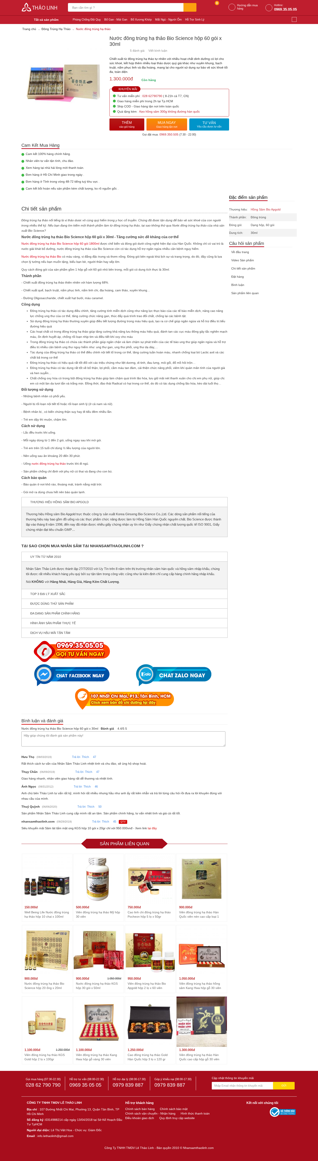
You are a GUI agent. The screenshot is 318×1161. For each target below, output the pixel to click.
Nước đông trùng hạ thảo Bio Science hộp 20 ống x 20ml (44, 986)
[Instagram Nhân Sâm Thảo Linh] (265, 1111)
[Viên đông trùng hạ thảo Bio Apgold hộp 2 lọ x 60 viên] (150, 950)
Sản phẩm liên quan (245, 293)
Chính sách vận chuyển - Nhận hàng (150, 1113)
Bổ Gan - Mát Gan (115, 19)
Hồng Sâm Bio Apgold (266, 209)
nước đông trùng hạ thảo (49, 463)
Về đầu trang (240, 252)
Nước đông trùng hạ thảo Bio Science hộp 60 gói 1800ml (60, 243)
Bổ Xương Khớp (141, 19)
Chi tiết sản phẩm (243, 268)
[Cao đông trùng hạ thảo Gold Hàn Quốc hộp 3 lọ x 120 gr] (150, 1021)
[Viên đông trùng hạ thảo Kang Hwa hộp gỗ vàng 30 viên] (99, 1021)
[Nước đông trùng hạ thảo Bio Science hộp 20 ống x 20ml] (47, 950)
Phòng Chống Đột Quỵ (87, 19)
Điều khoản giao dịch (139, 1118)
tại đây (152, 828)
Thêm (127, 124)
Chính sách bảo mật (174, 1109)
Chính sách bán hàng (140, 1109)
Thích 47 (89, 757)
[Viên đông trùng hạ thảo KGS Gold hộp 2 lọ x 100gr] (47, 1021)
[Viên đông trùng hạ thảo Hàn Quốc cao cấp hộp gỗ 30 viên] (202, 1021)
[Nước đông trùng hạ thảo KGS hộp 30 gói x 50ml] (99, 950)
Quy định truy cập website (177, 1118)
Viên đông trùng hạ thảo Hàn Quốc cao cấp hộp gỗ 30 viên (199, 1057)
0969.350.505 (168, 134)
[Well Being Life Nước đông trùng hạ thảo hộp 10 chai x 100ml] (47, 878)
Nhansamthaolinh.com (198, 1148)
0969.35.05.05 (285, 9)
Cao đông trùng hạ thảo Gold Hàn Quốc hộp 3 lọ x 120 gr (148, 1057)
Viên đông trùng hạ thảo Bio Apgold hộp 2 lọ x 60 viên (147, 986)
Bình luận (237, 285)
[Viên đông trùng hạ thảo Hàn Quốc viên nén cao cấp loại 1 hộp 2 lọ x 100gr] (202, 878)
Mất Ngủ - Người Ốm (168, 19)
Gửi (283, 1085)
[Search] (189, 7)
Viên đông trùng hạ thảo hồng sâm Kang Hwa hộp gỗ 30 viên (200, 986)
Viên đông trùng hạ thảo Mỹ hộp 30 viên (98, 914)
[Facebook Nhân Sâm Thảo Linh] (250, 1111)
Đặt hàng (237, 276)
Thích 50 (94, 806)
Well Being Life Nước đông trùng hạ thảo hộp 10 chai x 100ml (46, 914)
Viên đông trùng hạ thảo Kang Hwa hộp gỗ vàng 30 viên (96, 1057)
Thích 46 (91, 786)
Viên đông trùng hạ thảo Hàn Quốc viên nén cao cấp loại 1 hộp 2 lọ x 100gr (199, 914)
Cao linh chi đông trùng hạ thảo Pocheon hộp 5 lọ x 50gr (149, 914)
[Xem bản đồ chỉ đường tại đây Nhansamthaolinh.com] (124, 699)
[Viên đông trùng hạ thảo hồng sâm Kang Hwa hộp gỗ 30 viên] (202, 950)
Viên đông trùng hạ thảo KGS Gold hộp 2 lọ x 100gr (44, 1057)
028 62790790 (152, 96)
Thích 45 (109, 821)
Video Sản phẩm (242, 260)
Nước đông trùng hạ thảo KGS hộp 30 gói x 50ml (97, 986)
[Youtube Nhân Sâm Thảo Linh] (258, 1111)
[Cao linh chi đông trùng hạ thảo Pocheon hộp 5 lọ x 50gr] (150, 878)
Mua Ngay (166, 124)
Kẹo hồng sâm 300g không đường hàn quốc (169, 111)
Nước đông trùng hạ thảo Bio (41, 256)
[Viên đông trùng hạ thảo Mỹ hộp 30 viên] (99, 878)
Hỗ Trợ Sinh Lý (194, 19)
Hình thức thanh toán (195, 1113)
